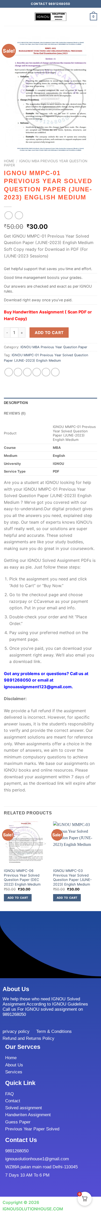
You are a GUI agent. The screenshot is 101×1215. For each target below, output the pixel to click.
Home (9, 161)
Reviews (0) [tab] (14, 413)
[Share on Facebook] (18, 372)
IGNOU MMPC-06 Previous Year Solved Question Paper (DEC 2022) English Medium (22, 877)
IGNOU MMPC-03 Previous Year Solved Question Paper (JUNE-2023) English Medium (72, 877)
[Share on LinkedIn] (55, 372)
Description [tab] (16, 403)
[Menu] (7, 16)
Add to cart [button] (18, 898)
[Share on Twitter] (27, 372)
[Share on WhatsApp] (8, 372)
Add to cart (49, 332)
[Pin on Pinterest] (46, 372)
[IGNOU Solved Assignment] (50, 17)
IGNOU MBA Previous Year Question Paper (53, 347)
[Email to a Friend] (36, 372)
